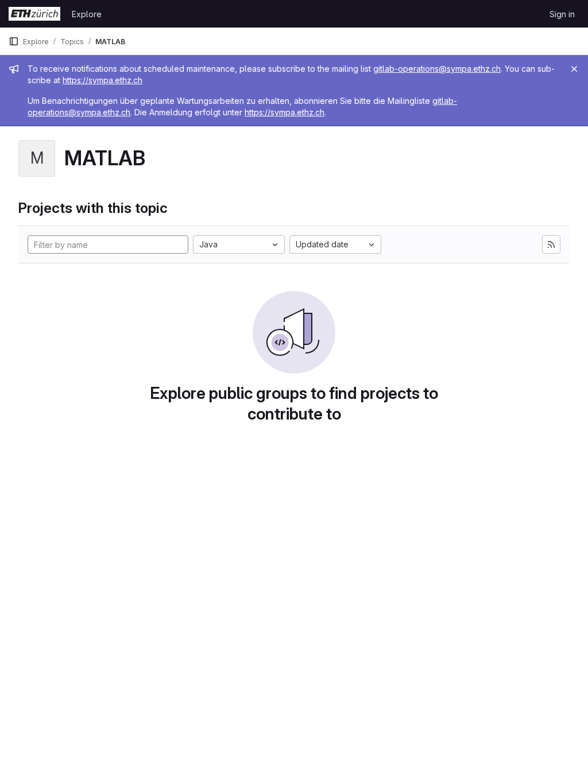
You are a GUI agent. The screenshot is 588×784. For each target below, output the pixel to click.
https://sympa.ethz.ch (102, 80)
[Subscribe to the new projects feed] (551, 244)
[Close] (574, 69)
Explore (87, 14)
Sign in (562, 14)
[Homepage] (34, 14)
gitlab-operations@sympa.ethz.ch (437, 68)
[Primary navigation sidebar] (14, 41)
